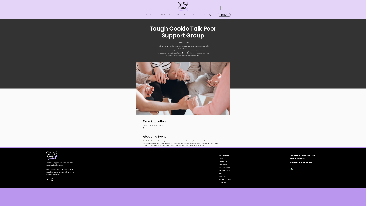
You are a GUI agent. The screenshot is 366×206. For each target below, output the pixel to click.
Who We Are (223, 162)
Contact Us (222, 182)
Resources (222, 176)
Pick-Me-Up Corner (225, 179)
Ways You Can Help (225, 168)
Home (221, 159)
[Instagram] (52, 179)
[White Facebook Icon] (47, 179)
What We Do (223, 165)
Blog (220, 173)
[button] (304, 155)
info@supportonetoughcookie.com (62, 169)
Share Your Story (224, 170)
